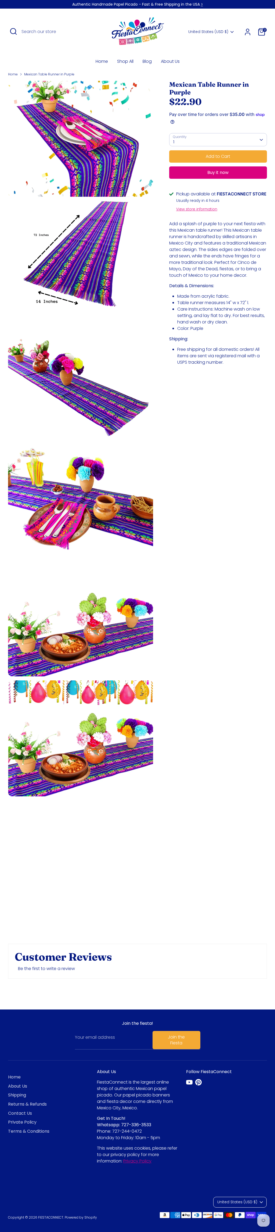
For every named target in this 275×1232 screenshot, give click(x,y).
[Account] (247, 32)
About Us (170, 61)
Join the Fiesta (176, 1040)
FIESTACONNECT (50, 1217)
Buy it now (218, 172)
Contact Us (20, 1113)
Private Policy (22, 1122)
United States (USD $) (208, 31)
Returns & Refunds (27, 1104)
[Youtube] (189, 1082)
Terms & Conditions (28, 1131)
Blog (147, 61)
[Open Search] (13, 31)
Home (102, 61)
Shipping (17, 1095)
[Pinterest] (198, 1082)
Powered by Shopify (81, 1217)
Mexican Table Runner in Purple (49, 74)
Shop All (125, 61)
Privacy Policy (137, 1161)
